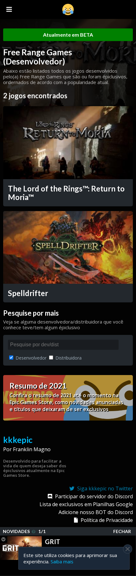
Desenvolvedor (30, 358)
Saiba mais (62, 561)
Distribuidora (68, 358)
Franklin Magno (32, 449)
